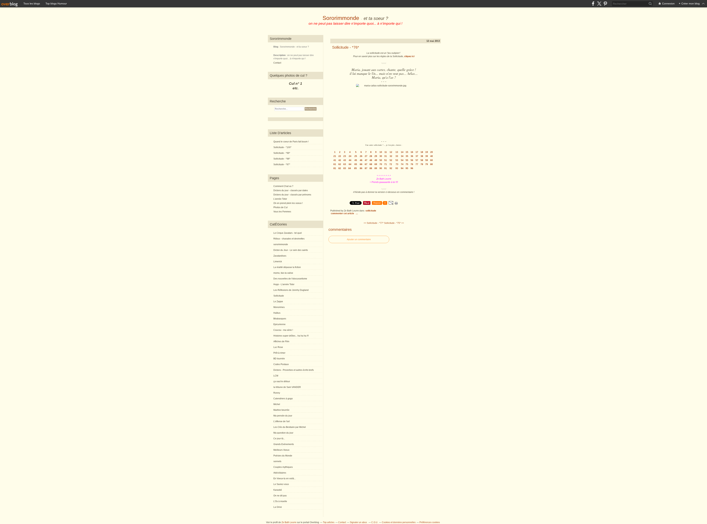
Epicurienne (279, 324)
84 (349, 168)
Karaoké (277, 490)
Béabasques (279, 318)
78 (422, 164)
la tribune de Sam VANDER (287, 387)
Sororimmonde (341, 18)
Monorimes (279, 307)
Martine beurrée (281, 410)
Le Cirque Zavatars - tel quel (287, 233)
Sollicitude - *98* (281, 158)
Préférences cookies (429, 522)
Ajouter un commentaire (359, 239)
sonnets (277, 461)
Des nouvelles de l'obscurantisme (290, 278)
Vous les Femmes (282, 211)
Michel (276, 404)
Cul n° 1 (295, 83)
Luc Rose (278, 347)
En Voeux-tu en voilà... (284, 478)
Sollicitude (278, 296)
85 (355, 168)
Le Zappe (278, 301)
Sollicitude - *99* (281, 153)
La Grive (277, 507)
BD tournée (279, 358)
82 (339, 168)
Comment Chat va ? (283, 186)
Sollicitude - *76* (345, 47)
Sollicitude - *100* (282, 147)
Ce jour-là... (279, 438)
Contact (277, 63)
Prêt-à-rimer (279, 353)
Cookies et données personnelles (399, 522)
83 (344, 168)
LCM (275, 375)
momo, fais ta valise (283, 273)
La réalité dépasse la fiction (287, 267)
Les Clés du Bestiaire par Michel (289, 427)
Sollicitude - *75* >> (394, 223)
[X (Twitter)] (599, 3)
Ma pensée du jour (282, 415)
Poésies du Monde (282, 455)
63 (344, 164)
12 (391, 152)
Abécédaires (279, 473)
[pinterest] (605, 3)
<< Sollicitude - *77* (374, 223)
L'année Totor (280, 199)
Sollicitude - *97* (281, 164)
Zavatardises (279, 256)
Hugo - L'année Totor (283, 284)
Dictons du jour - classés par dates (290, 190)
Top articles (328, 522)
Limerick (277, 261)
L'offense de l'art (281, 421)
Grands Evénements (283, 444)
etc (295, 88)
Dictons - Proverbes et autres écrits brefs (293, 370)
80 (431, 164)
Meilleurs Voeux (281, 450)
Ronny (276, 393)
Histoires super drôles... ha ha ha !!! (291, 335)
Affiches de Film (281, 341)
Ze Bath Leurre (289, 522)
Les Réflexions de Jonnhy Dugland (291, 290)
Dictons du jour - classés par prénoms (292, 194)
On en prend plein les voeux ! (288, 203)
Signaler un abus (358, 522)
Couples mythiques (283, 467)
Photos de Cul (280, 207)
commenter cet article (343, 213)
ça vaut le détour (281, 381)
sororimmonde (280, 244)
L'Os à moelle (280, 501)
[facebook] (593, 3)
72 (390, 164)
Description (279, 55)
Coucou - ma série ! (283, 330)
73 (397, 164)
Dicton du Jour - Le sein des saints (290, 250)
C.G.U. (374, 522)
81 (334, 168)
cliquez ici (409, 56)
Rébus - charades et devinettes (289, 238)
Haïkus (276, 313)
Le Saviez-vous (281, 484)
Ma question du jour (283, 433)
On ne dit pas (280, 495)
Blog (275, 46)
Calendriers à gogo (283, 398)
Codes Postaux (281, 364)
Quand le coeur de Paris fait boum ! (291, 141)
